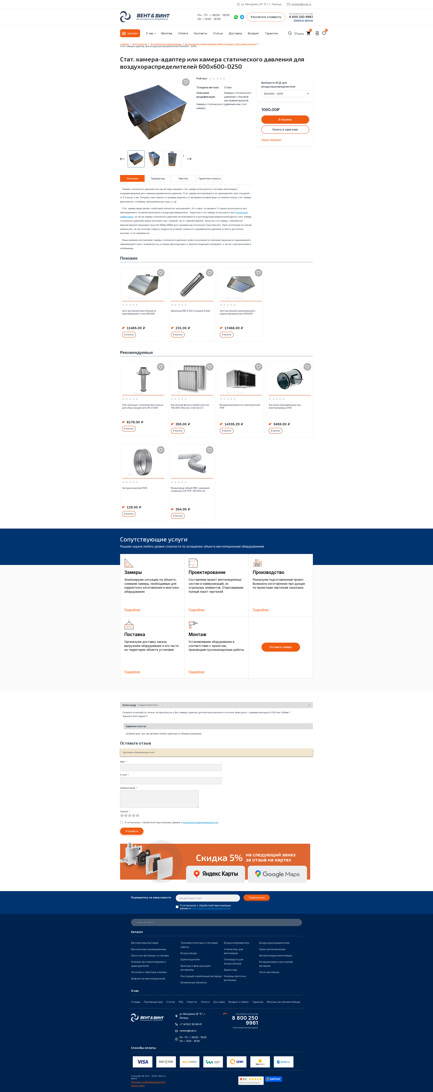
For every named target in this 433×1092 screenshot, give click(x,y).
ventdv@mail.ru (301, 4)
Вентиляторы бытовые (144, 942)
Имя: (123, 761)
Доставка (235, 33)
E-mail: (124, 774)
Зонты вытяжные (269, 972)
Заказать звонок (303, 20)
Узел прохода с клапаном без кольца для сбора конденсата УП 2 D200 (142, 406)
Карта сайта (138, 1085)
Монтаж (166, 33)
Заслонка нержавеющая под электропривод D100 (285, 406)
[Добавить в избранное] (186, 82)
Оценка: (125, 811)
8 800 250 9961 (301, 17)
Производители (153, 1001)
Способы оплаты (143, 1048)
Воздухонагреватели (236, 942)
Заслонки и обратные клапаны (149, 972)
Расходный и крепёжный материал (201, 976)
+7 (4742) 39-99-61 (190, 1024)
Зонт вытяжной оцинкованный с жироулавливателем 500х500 (238, 312)
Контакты (200, 33)
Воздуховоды (188, 953)
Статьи (218, 33)
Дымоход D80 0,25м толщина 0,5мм (190, 310)
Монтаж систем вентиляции (283, 1001)
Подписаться (257, 897)
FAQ (181, 1001)
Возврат (253, 33)
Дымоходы (230, 969)
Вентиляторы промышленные (148, 949)
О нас (150, 33)
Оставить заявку (280, 647)
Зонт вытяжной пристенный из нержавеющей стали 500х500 (139, 312)
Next (189, 159)
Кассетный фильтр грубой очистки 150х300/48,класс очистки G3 (190, 406)
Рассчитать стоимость (266, 17)
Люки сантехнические (272, 949)
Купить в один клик (285, 129)
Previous (122, 159)
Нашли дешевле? (271, 139)
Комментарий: (128, 788)
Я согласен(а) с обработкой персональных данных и (171, 822)
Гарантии (271, 33)
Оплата (183, 33)
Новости (192, 1001)
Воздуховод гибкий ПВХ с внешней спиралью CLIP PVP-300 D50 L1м (190, 489)
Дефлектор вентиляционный (148, 978)
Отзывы (135, 1001)
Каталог (132, 33)
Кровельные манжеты (193, 982)
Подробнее (132, 609)
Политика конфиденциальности (148, 1082)
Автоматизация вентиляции (275, 955)
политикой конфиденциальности (200, 822)
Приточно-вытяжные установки (150, 955)
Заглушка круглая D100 (134, 487)
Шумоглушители (190, 959)
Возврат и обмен (239, 1001)
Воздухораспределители (274, 942)
